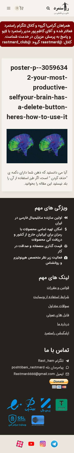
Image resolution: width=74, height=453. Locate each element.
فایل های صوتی (57, 315)
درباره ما (63, 324)
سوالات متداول (58, 306)
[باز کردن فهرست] (9, 8)
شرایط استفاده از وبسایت (51, 297)
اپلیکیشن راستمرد (56, 333)
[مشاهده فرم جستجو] (48, 8)
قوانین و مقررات (58, 288)
